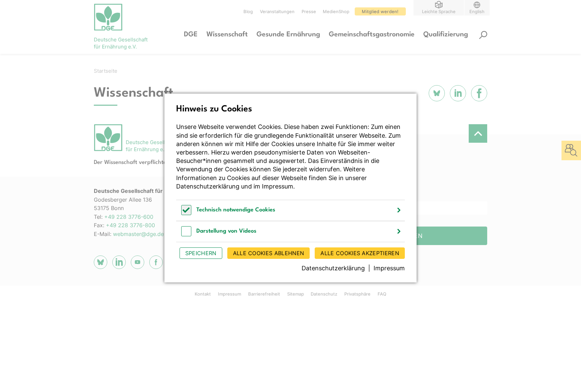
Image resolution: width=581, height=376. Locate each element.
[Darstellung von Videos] (186, 234)
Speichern (201, 253)
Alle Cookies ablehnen (268, 253)
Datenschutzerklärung (207, 186)
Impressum (277, 186)
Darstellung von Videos (226, 231)
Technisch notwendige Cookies (235, 210)
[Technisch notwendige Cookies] (186, 213)
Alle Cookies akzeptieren (359, 253)
